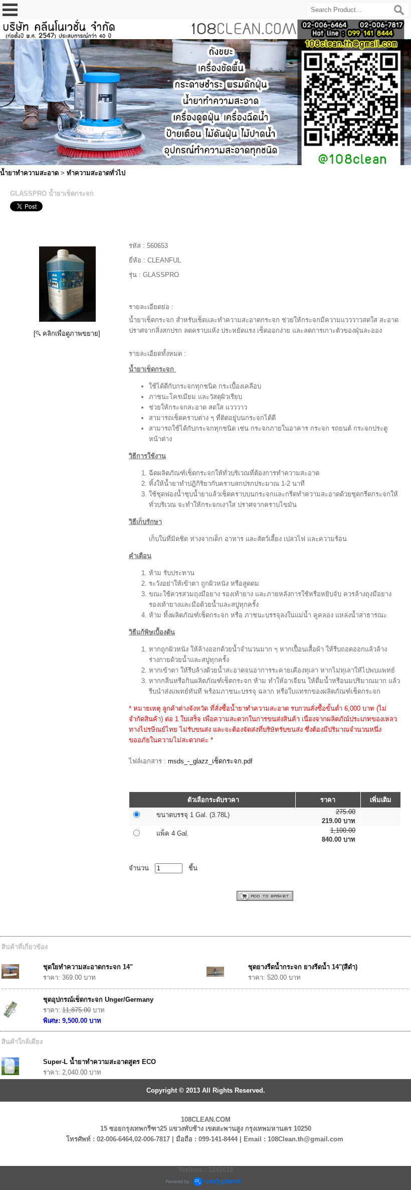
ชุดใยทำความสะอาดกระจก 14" (88, 967)
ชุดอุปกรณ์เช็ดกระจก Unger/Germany (98, 999)
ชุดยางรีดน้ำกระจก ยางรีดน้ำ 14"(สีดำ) (302, 967)
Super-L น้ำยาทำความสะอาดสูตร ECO (99, 1062)
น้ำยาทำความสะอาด (29, 173)
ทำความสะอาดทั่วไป (96, 173)
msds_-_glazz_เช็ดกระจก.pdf (210, 761)
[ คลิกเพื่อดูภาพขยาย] (67, 333)
